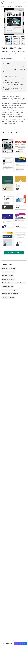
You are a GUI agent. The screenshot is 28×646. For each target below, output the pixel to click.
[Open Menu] (25, 2)
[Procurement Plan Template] (7, 165)
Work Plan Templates (7, 286)
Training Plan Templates (8, 297)
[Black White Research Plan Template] (7, 202)
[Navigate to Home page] (8, 2)
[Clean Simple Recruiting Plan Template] (7, 221)
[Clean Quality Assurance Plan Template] (20, 146)
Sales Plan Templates (7, 275)
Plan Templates (18, 6)
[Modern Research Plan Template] (20, 202)
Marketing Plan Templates (8, 268)
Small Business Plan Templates (9, 290)
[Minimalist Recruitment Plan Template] (7, 240)
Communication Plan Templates (10, 293)
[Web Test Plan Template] (7, 146)
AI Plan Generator (9, 6)
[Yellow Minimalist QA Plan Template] (20, 183)
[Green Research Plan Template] (7, 183)
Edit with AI (22, 643)
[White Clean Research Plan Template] (20, 240)
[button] (7, 643)
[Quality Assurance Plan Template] (20, 221)
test (25, 6)
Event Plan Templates (7, 282)
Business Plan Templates (8, 272)
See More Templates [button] (14, 252)
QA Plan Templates (20, 282)
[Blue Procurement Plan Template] (20, 165)
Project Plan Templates (8, 279)
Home (2, 6)
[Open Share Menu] (25, 58)
